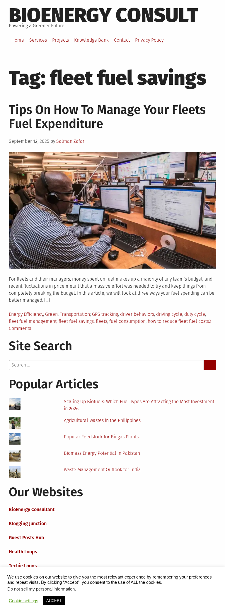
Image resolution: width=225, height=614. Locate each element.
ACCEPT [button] (54, 600)
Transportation (75, 314)
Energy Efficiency (26, 314)
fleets (101, 321)
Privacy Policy (149, 40)
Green (51, 314)
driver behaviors (137, 314)
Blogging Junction (28, 523)
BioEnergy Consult (103, 15)
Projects (60, 40)
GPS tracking (105, 314)
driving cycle (169, 314)
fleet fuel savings (76, 321)
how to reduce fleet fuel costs (178, 321)
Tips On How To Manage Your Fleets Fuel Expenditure (107, 116)
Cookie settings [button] (23, 600)
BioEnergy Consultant (31, 509)
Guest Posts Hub (26, 537)
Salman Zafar (70, 141)
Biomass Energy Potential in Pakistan (102, 453)
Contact (122, 40)
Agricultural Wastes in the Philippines (102, 420)
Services (38, 40)
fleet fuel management (33, 321)
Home (17, 40)
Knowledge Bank (91, 40)
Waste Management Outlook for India (102, 469)
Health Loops (23, 551)
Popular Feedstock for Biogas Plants (101, 437)
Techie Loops (23, 566)
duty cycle (194, 314)
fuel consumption (127, 321)
